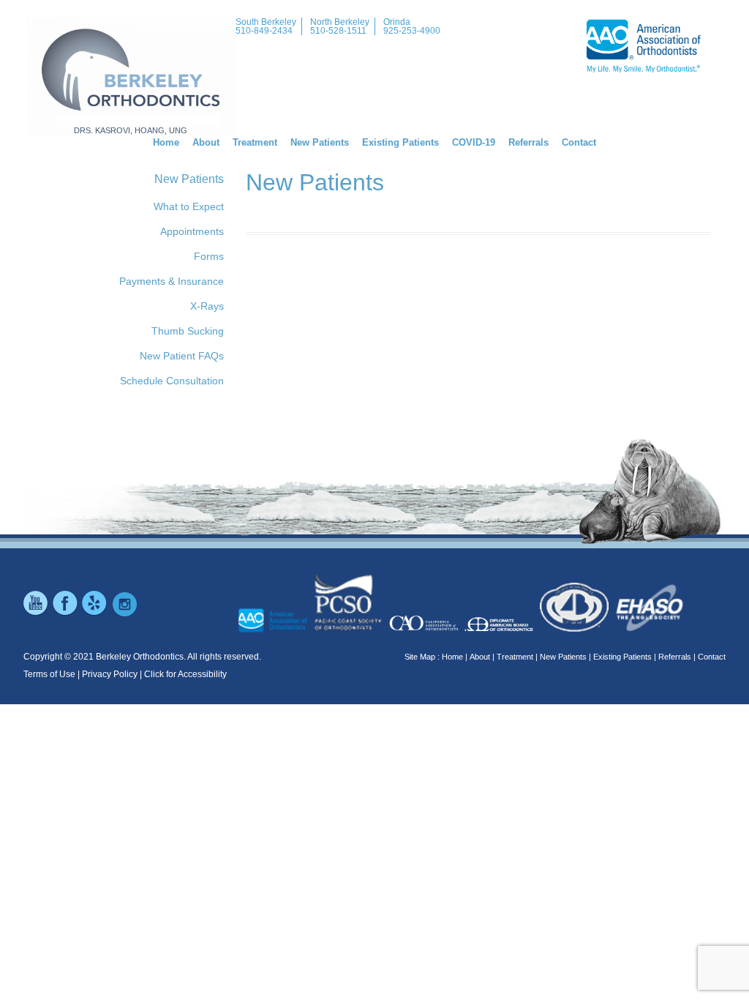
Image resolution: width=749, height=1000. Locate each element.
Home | (454, 656)
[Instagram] (124, 614)
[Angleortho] (649, 629)
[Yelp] (95, 614)
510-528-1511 (338, 31)
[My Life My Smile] (272, 629)
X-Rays (207, 306)
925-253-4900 (411, 31)
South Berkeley (266, 22)
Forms (209, 256)
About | (482, 656)
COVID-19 (473, 142)
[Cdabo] (574, 629)
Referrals (528, 142)
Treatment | (517, 656)
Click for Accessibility (185, 674)
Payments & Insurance (171, 281)
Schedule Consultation (172, 381)
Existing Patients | (624, 656)
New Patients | (565, 656)
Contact (579, 142)
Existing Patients (400, 142)
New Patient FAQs (182, 356)
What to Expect (189, 206)
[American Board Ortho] (498, 629)
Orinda (396, 22)
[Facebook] (66, 614)
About (205, 142)
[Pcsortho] (348, 629)
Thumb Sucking (187, 331)
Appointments (192, 231)
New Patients (319, 142)
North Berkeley (339, 22)
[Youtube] (36, 614)
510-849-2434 (264, 31)
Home (166, 142)
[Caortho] (423, 629)
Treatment (255, 142)
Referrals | (677, 656)
